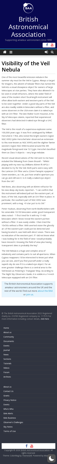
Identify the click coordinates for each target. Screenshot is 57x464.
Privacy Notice (9, 400)
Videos (6, 368)
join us (29, 294)
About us (7, 332)
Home (6, 328)
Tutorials (7, 363)
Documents (8, 341)
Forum (6, 372)
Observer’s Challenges (13, 422)
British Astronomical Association (28, 27)
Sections (7, 359)
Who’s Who (8, 409)
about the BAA (45, 290)
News (6, 354)
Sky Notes (8, 426)
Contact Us (8, 391)
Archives (7, 376)
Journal (6, 350)
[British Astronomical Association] (5, 52)
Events (6, 345)
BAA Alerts (8, 413)
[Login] (46, 52)
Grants (6, 395)
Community (8, 336)
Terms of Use (9, 431)
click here (45, 319)
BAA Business (9, 418)
